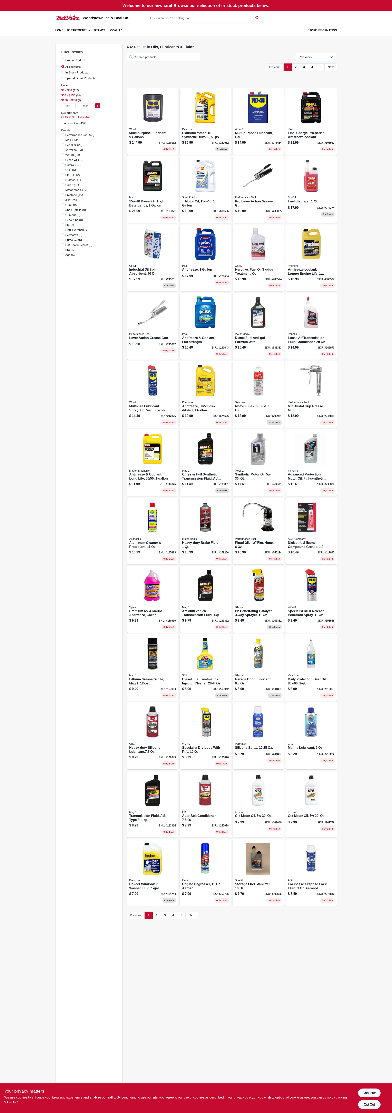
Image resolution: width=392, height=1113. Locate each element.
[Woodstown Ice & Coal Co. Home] (67, 18)
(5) (70, 255)
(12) (72, 175)
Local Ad (115, 30)
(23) (73, 145)
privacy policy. (244, 1097)
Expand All (84, 117)
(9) (73, 199)
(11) (73, 179)
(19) (74, 159)
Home (59, 30)
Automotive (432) (75, 123)
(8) (72, 215)
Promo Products (75, 60)
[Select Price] (97, 105)
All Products (73, 67)
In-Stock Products (76, 72)
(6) (73, 235)
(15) (70, 169)
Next (331, 67)
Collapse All (68, 117)
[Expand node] (62, 123)
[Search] (257, 17)
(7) (76, 229)
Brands (99, 30)
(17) (73, 165)
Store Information (322, 30)
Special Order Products (80, 78)
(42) (79, 135)
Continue (369, 1093)
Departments (77, 30)
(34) (72, 139)
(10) (76, 189)
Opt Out (369, 1104)
